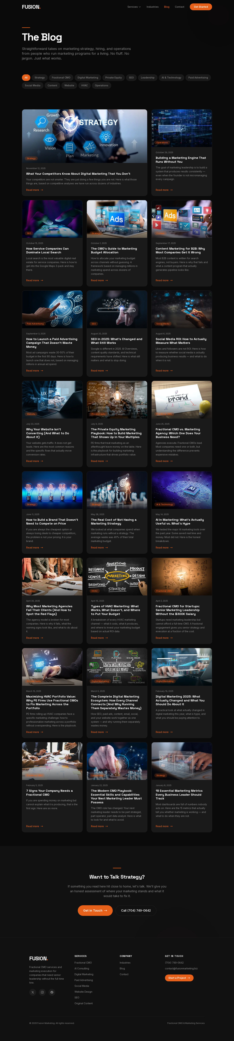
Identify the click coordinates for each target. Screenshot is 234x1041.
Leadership (148, 77)
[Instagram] (42, 992)
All (26, 77)
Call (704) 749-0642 (136, 910)
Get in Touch (92, 910)
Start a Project (177, 977)
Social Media (32, 85)
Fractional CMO (61, 77)
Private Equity (113, 77)
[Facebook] (51, 992)
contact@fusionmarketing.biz (181, 968)
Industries (153, 6)
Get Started (201, 6)
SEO (131, 77)
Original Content (84, 1003)
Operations (101, 85)
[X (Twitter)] (32, 992)
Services (132, 6)
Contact (179, 6)
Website (69, 85)
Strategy (40, 77)
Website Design (83, 991)
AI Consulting (82, 968)
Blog (166, 6)
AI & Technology (171, 77)
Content (52, 85)
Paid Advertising (198, 77)
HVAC (84, 85)
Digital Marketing (88, 77)
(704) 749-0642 (174, 962)
